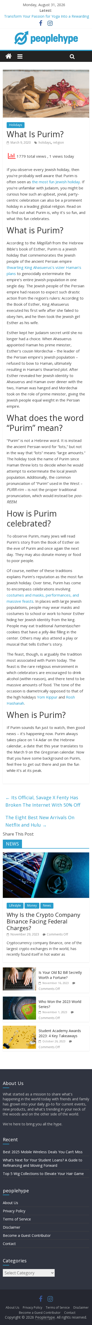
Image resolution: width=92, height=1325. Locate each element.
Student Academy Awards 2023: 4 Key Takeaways (60, 1033)
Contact (9, 1243)
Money (32, 905)
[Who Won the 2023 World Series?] (19, 999)
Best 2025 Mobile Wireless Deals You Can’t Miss (43, 1151)
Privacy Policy (14, 1210)
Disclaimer (11, 1227)
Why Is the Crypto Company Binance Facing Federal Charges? (43, 921)
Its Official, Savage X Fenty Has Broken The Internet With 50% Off (42, 801)
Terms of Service (17, 1219)
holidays (45, 142)
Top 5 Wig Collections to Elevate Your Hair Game (43, 1173)
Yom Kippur (47, 697)
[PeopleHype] (8, 56)
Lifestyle (15, 905)
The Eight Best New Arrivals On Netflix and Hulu (39, 821)
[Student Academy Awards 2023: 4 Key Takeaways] (19, 1028)
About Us (10, 1202)
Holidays (15, 125)
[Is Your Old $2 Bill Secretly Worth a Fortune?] (19, 970)
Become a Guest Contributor (27, 1235)
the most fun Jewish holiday (56, 181)
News (47, 905)
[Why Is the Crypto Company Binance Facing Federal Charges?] (46, 855)
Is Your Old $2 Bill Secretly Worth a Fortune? (60, 975)
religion (58, 142)
